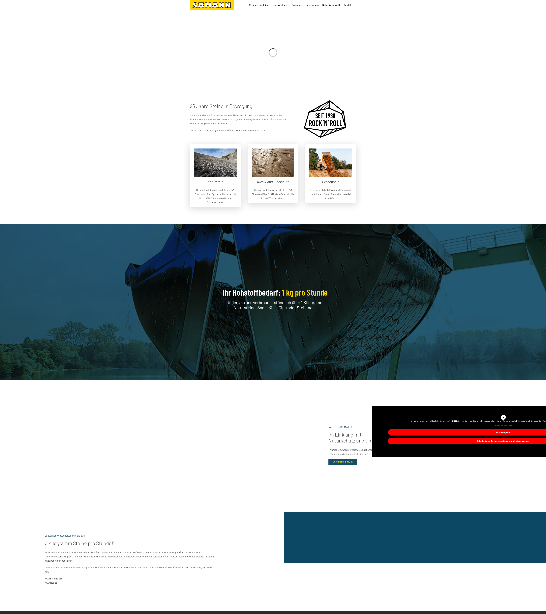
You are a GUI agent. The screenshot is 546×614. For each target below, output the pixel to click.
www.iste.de (51, 582)
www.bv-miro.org (53, 578)
